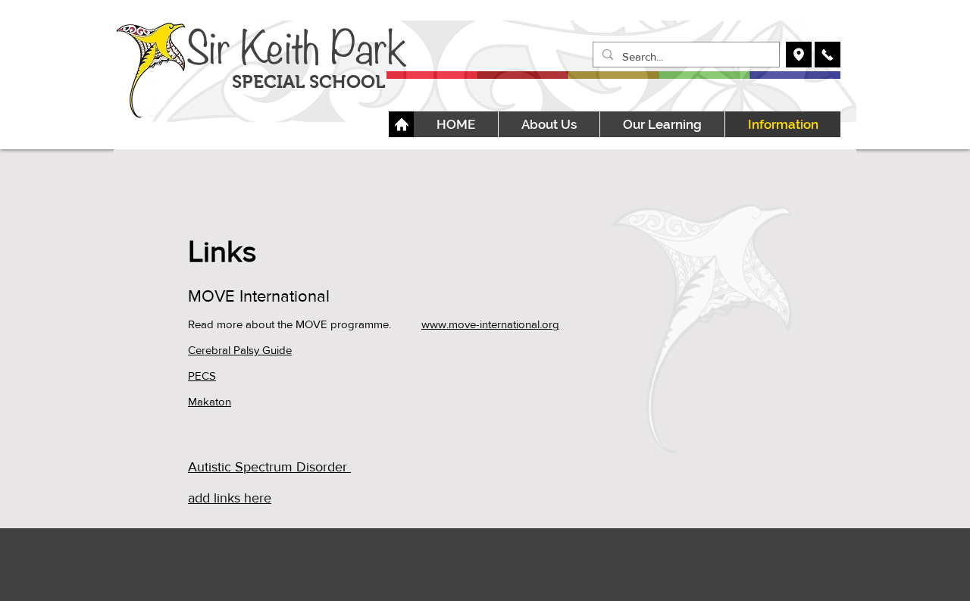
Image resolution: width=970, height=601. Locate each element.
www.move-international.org (490, 324)
